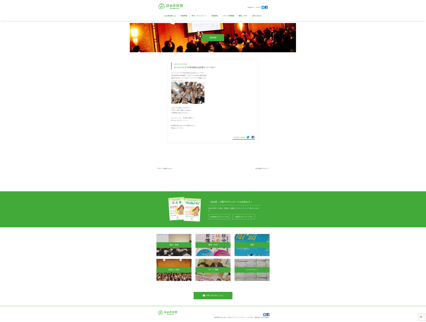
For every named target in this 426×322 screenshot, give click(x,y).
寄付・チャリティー (199, 16)
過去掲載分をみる (262, 168)
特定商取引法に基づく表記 (222, 317)
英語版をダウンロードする (243, 217)
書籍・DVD (243, 16)
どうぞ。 (181, 80)
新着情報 (183, 16)
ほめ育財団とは (170, 16)
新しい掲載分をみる (164, 168)
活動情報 (214, 16)
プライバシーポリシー (240, 317)
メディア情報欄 (228, 16)
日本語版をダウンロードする (219, 217)
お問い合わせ (257, 16)
